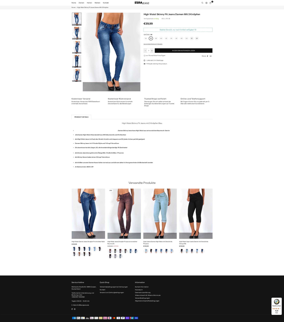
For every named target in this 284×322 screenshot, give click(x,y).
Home (74, 3)
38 (156, 38)
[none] (76, 19)
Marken (97, 3)
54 (197, 38)
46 (176, 38)
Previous (68, 224)
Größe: (148, 34)
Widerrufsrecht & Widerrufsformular (148, 295)
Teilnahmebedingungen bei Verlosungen (114, 287)
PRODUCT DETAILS (81, 117)
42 (166, 38)
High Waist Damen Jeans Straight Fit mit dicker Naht (88, 241)
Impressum (139, 290)
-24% (110, 190)
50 (186, 38)
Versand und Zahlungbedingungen (112, 292)
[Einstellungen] (206, 2)
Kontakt (106, 3)
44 (171, 38)
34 (146, 38)
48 (181, 38)
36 (151, 38)
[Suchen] (202, 2)
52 (192, 38)
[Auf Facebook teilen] (207, 56)
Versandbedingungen (142, 298)
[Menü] (280, 299)
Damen (81, 3)
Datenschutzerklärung (143, 292)
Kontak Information (142, 287)
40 (161, 38)
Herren (89, 3)
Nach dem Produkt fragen (153, 44)
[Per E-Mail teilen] (211, 56)
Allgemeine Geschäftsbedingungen (147, 301)
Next (216, 224)
